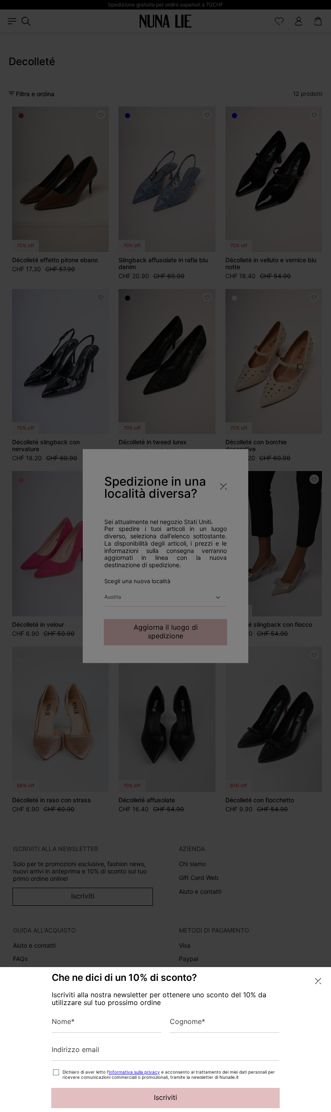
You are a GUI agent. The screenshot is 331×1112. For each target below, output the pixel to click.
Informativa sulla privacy (134, 1071)
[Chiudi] (318, 981)
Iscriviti (165, 1097)
